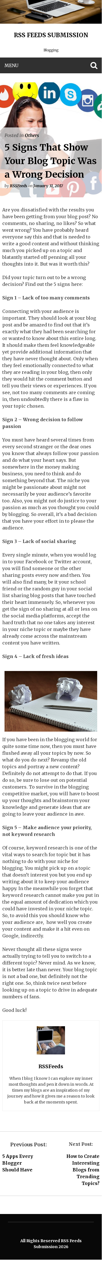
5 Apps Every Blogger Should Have (17, 1163)
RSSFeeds (18, 185)
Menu (11, 65)
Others (32, 135)
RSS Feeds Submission (51, 35)
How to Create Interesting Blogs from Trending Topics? (82, 1169)
